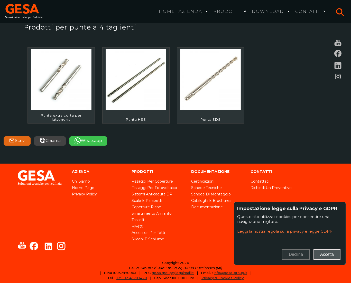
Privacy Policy (84, 194)
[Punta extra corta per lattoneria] (61, 79)
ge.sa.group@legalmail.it (173, 273)
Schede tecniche (206, 187)
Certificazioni (202, 181)
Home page (83, 187)
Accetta (327, 254)
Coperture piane (146, 207)
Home (167, 11)
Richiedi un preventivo (271, 187)
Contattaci (260, 181)
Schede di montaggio (211, 194)
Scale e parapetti (147, 200)
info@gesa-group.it (230, 273)
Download (268, 11)
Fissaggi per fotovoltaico (154, 187)
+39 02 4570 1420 (131, 278)
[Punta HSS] (136, 79)
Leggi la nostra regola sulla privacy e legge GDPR (284, 231)
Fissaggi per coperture (152, 181)
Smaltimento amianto (152, 213)
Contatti (307, 11)
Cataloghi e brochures (211, 200)
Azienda (190, 11)
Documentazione (207, 207)
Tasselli (138, 220)
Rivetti (137, 226)
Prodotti (226, 11)
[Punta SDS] (210, 79)
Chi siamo (81, 181)
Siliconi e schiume (148, 239)
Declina (296, 254)
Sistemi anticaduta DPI (153, 194)
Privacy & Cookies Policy (222, 278)
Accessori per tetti (148, 232)
